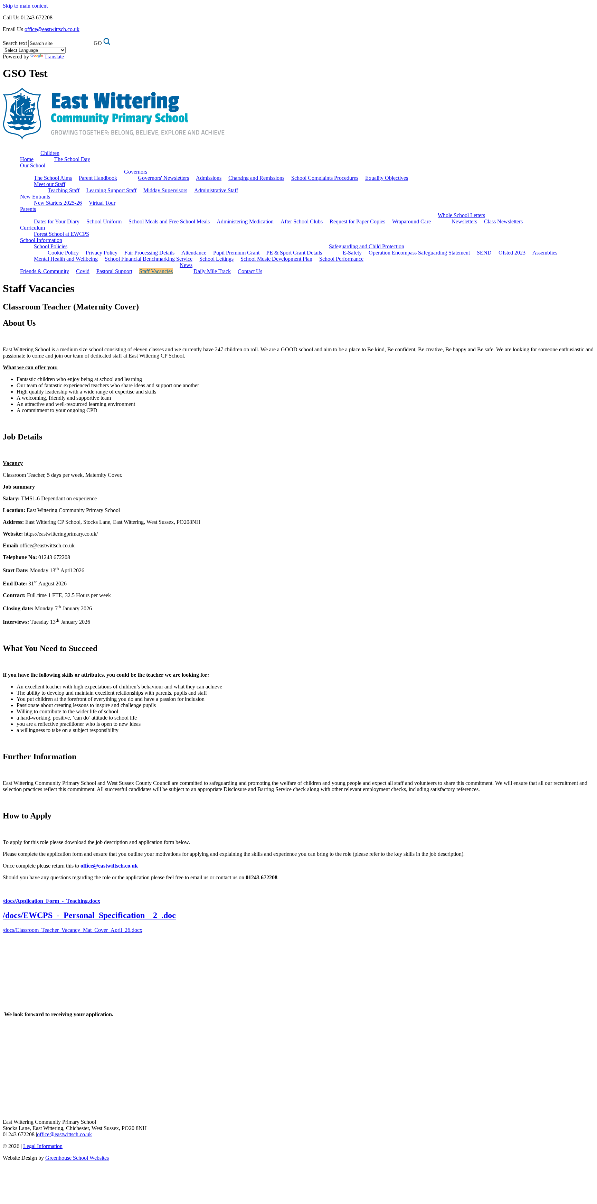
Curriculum (32, 228)
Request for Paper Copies (357, 221)
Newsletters (464, 221)
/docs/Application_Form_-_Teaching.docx (51, 901)
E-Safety (352, 253)
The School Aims (53, 178)
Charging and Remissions (256, 178)
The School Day (72, 159)
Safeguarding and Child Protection (366, 246)
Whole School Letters (461, 215)
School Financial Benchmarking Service (148, 259)
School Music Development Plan (276, 259)
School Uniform (104, 221)
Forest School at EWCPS (61, 234)
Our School (32, 165)
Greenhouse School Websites (77, 1158)
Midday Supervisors (165, 190)
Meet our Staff (49, 184)
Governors (135, 172)
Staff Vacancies (156, 271)
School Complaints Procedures (324, 178)
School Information (41, 240)
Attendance (193, 253)
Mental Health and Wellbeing (66, 259)
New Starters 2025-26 (58, 203)
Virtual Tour (102, 203)
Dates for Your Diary (56, 221)
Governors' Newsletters (163, 178)
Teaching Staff (63, 190)
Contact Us (250, 271)
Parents (28, 209)
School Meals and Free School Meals (169, 221)
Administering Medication (245, 221)
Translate (54, 56)
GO (98, 43)
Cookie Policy (63, 253)
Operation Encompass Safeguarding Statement (419, 253)
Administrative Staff (216, 190)
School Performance (341, 259)
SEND (484, 253)
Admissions (208, 178)
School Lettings (216, 259)
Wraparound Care (411, 221)
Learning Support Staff (111, 190)
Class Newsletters (503, 221)
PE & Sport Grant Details (294, 253)
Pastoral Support (114, 271)
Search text (15, 43)
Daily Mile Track (212, 271)
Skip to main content (25, 6)
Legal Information (43, 1146)
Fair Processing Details (149, 253)
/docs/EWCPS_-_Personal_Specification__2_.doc (89, 915)
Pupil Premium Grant (236, 253)
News (186, 265)
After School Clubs (302, 221)
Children (49, 153)
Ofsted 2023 (512, 253)
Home (27, 159)
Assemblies (544, 253)
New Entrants (35, 197)
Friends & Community (44, 271)
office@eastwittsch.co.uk (52, 29)
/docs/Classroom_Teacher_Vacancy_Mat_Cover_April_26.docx (72, 930)
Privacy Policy (101, 253)
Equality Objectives (386, 178)
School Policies (50, 246)
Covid (82, 271)
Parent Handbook (98, 178)
